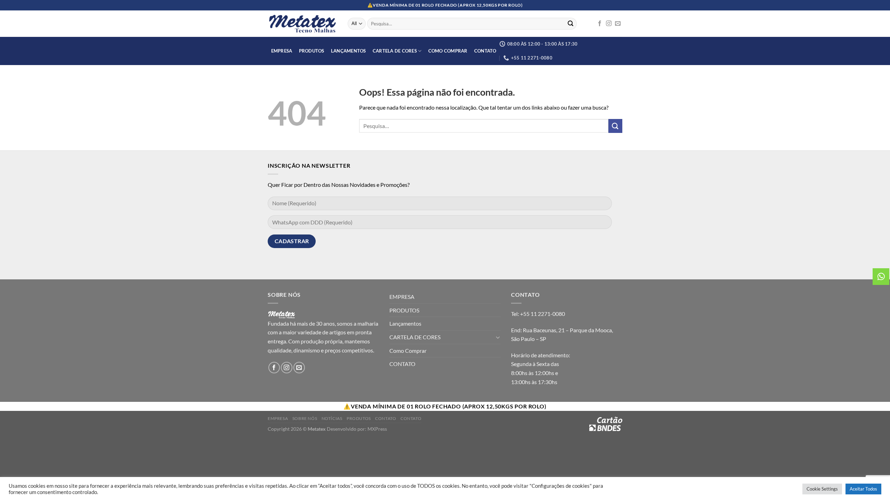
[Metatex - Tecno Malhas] (302, 23)
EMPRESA (281, 51)
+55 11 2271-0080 (542, 313)
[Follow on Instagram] (609, 24)
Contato (385, 418)
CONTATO (485, 51)
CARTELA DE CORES (395, 51)
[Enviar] (570, 24)
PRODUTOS (311, 51)
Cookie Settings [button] (822, 489)
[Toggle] (498, 337)
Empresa (278, 418)
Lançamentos (348, 51)
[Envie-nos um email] (618, 24)
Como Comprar (448, 51)
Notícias (332, 418)
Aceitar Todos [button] (863, 489)
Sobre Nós (304, 418)
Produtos (359, 418)
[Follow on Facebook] (599, 24)
